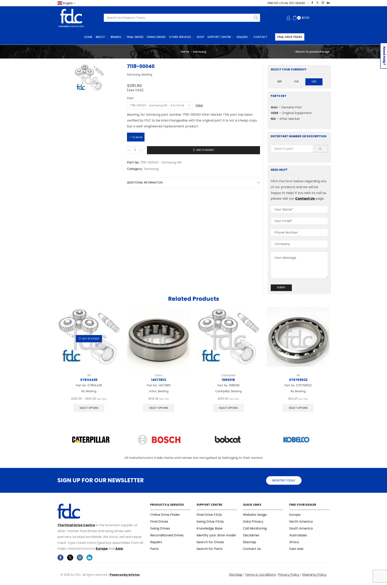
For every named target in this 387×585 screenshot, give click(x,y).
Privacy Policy (289, 574)
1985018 (228, 379)
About (100, 37)
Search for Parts (210, 548)
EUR (296, 81)
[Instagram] (323, 2)
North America (301, 521)
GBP (279, 81)
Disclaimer (251, 535)
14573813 (158, 379)
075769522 (298, 379)
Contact (260, 37)
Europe (102, 548)
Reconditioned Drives (167, 535)
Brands (116, 37)
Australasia (298, 535)
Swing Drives (156, 37)
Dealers (242, 37)
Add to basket (205, 150)
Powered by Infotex (125, 575)
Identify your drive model (216, 535)
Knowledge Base (210, 528)
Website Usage (255, 515)
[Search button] (256, 18)
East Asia (296, 548)
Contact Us (305, 198)
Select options (89, 408)
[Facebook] (312, 2)
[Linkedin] (328, 2)
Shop (200, 37)
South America (301, 528)
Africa (294, 542)
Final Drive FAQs (209, 515)
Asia (119, 548)
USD (314, 81)
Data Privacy (253, 521)
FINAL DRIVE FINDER (289, 37)
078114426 (89, 379)
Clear (199, 105)
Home (88, 37)
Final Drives (135, 37)
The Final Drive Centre (76, 525)
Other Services (180, 37)
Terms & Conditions (260, 574)
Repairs (156, 542)
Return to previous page (313, 52)
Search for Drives (210, 542)
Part (130, 98)
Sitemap (249, 542)
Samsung (199, 52)
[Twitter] (317, 2)
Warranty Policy (314, 574)
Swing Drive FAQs (210, 521)
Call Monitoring (255, 528)
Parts (154, 548)
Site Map (235, 574)
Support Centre (219, 37)
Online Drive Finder (165, 515)
